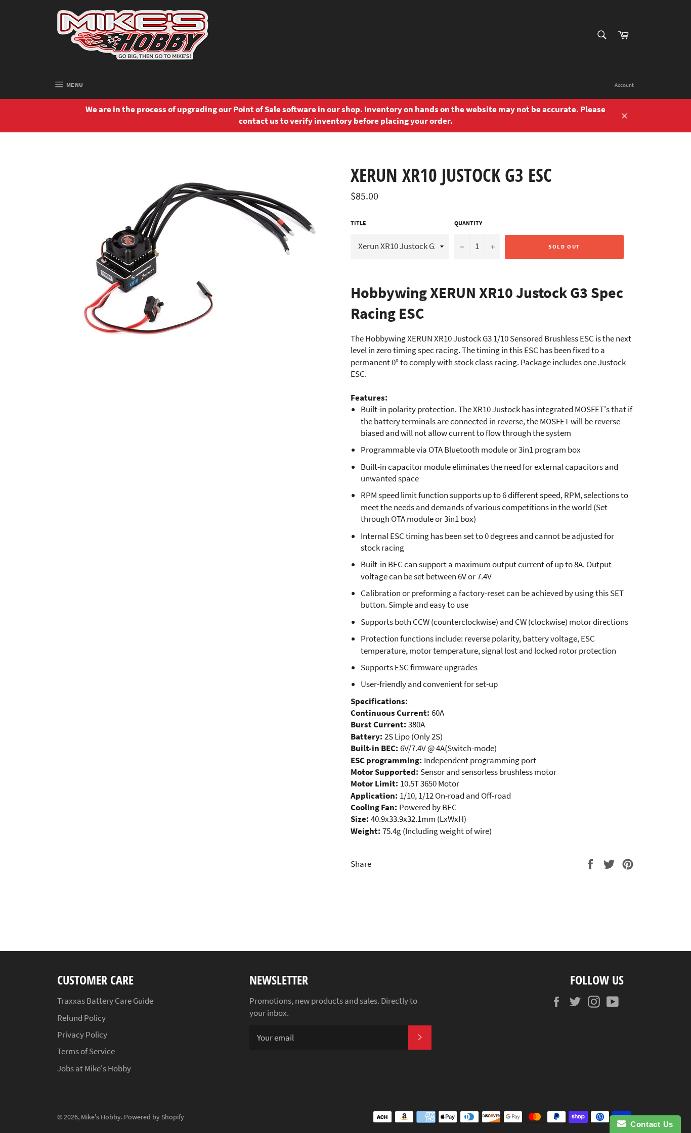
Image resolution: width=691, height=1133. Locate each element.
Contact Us (649, 1124)
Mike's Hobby (101, 1117)
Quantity (468, 223)
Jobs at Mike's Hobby (94, 1068)
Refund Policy (81, 1017)
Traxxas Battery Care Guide (105, 1000)
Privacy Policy (82, 1034)
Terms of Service (86, 1051)
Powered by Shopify (154, 1117)
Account (624, 84)
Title (358, 223)
